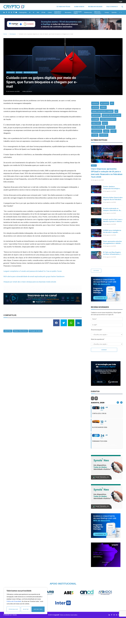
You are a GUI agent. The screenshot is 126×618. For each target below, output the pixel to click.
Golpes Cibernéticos (20, 331)
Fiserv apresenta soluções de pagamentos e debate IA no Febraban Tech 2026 (112, 242)
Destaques (10, 72)
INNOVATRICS (96, 115)
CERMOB (103, 107)
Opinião (114, 12)
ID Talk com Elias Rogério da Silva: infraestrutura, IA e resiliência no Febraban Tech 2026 (112, 253)
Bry (112, 103)
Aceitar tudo (38, 609)
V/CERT (113, 131)
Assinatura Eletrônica (57, 12)
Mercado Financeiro (97, 12)
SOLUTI (105, 123)
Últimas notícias (63, 7)
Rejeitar (26, 609)
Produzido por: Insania (10, 615)
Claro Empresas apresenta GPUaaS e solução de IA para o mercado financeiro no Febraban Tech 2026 (106, 173)
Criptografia (23, 12)
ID (29, 12)
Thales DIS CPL (96, 131)
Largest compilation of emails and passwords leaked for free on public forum (32, 271)
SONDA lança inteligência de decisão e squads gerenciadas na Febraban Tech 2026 (112, 231)
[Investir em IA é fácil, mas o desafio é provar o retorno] (96, 222)
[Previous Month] (118, 402)
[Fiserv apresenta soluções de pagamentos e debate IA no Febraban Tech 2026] (96, 244)
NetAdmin (95, 119)
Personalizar (13, 609)
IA (33, 12)
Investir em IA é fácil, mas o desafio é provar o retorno (112, 220)
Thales (106, 131)
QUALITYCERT (96, 123)
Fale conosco (112, 7)
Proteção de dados (36, 331)
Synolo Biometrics (98, 127)
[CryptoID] (14, 6)
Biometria (68, 12)
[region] (25, 601)
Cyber (50, 12)
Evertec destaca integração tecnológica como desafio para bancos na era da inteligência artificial (112, 187)
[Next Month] (121, 402)
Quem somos (79, 7)
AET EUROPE (104, 103)
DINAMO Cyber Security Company (102, 111)
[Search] (122, 6)
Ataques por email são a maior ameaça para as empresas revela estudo (29, 282)
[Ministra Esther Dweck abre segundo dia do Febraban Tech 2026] (96, 200)
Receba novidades (95, 7)
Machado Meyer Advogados (111, 115)
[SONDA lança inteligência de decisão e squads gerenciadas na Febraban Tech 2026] (96, 233)
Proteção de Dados (30, 72)
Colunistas (103, 135)
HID (116, 111)
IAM (38, 12)
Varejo (107, 12)
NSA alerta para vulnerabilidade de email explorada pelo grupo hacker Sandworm (33, 276)
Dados (94, 165)
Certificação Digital (78, 12)
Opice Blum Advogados (108, 119)
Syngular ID (110, 127)
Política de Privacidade (14, 601)
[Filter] (96, 398)
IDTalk (43, 12)
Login (120, 1)
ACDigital (95, 103)
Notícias (19, 72)
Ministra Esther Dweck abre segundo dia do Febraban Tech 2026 (112, 198)
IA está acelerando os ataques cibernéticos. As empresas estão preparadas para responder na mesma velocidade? (112, 209)
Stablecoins (88, 12)
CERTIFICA (95, 107)
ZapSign (94, 135)
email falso (7, 331)
